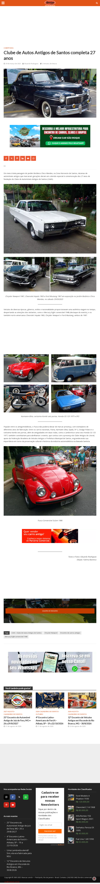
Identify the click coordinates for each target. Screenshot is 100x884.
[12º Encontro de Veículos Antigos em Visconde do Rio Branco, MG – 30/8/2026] (82, 700)
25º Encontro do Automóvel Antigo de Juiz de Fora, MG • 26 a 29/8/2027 (17, 720)
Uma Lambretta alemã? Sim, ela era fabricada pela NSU (19, 853)
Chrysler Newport (51, 633)
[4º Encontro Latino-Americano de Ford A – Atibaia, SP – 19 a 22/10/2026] (50, 700)
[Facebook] (12, 797)
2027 (5, 711)
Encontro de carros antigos (70, 633)
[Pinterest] (6, 805)
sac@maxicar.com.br (12, 882)
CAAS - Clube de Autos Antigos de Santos (26, 633)
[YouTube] (12, 805)
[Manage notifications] (94, 879)
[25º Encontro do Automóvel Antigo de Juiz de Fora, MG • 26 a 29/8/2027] (18, 700)
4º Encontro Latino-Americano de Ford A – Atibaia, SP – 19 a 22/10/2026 (49, 720)
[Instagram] (6, 797)
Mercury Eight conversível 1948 (16, 636)
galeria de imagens (50, 611)
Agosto (11, 711)
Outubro (39, 714)
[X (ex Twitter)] (19, 797)
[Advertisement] (50, 28)
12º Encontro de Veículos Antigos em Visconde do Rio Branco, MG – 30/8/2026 (81, 720)
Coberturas (9, 48)
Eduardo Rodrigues (31, 63)
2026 (37, 711)
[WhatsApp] (25, 797)
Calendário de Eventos (13, 714)
